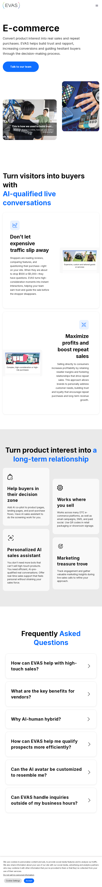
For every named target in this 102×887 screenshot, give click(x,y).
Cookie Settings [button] (13, 881)
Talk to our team (20, 66)
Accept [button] (29, 881)
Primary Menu (96, 6)
